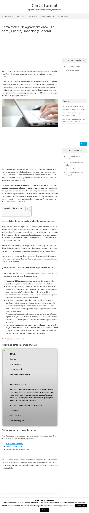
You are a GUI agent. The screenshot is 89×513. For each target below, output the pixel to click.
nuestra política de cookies (64, 506)
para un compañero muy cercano (17, 449)
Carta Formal (7, 16)
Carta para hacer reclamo (74, 169)
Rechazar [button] (45, 510)
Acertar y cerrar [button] (81, 505)
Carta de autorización (73, 66)
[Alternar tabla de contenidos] (26, 209)
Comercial (33, 16)
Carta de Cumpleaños (73, 70)
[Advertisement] (30, 52)
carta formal (9, 185)
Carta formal (44, 5)
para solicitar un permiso (14, 446)
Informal (20, 16)
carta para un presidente (14, 444)
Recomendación (47, 16)
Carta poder (63, 16)
